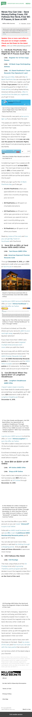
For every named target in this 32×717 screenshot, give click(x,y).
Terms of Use (6, 688)
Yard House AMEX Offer (18, 251)
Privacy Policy (6, 694)
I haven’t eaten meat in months (12, 387)
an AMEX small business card (19, 530)
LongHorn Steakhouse (9, 397)
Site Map (5, 699)
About (4, 678)
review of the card (14, 236)
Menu (28, 3)
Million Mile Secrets (3, 3)
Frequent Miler (9, 77)
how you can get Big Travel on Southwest (14, 238)
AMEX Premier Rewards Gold (11, 356)
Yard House (7, 266)
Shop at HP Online (16, 471)
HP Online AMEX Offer (17, 467)
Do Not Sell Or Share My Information (14, 683)
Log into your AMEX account (11, 301)
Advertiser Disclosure (15, 3)
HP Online (16, 480)
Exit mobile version (16, 714)
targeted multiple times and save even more (13, 344)
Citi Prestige (13, 560)
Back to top (27, 709)
